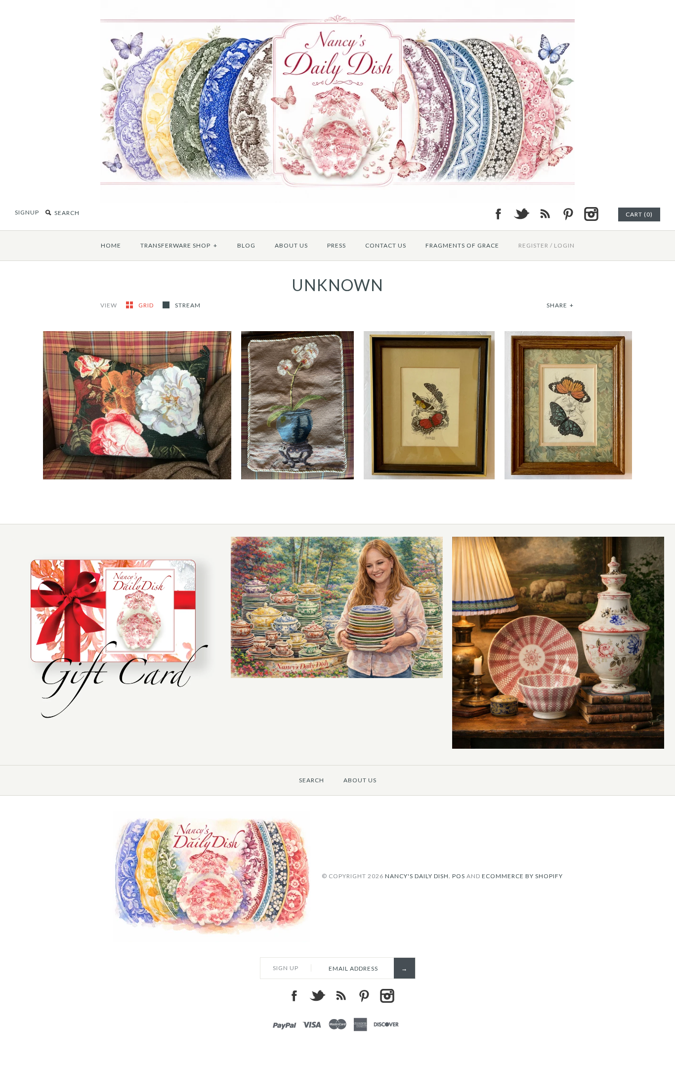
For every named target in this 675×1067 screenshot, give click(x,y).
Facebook (498, 214)
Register (533, 245)
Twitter (521, 214)
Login (564, 245)
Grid (146, 305)
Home (111, 245)
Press (336, 245)
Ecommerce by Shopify (522, 876)
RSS (544, 214)
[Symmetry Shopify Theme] (115, 723)
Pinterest (568, 214)
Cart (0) (639, 214)
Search (311, 780)
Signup (27, 212)
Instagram (591, 214)
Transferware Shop (178, 245)
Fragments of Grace (462, 245)
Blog (246, 245)
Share (560, 305)
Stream (188, 305)
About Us (291, 245)
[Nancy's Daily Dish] (337, 5)
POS (458, 876)
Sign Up (285, 968)
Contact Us (385, 245)
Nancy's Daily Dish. (418, 876)
